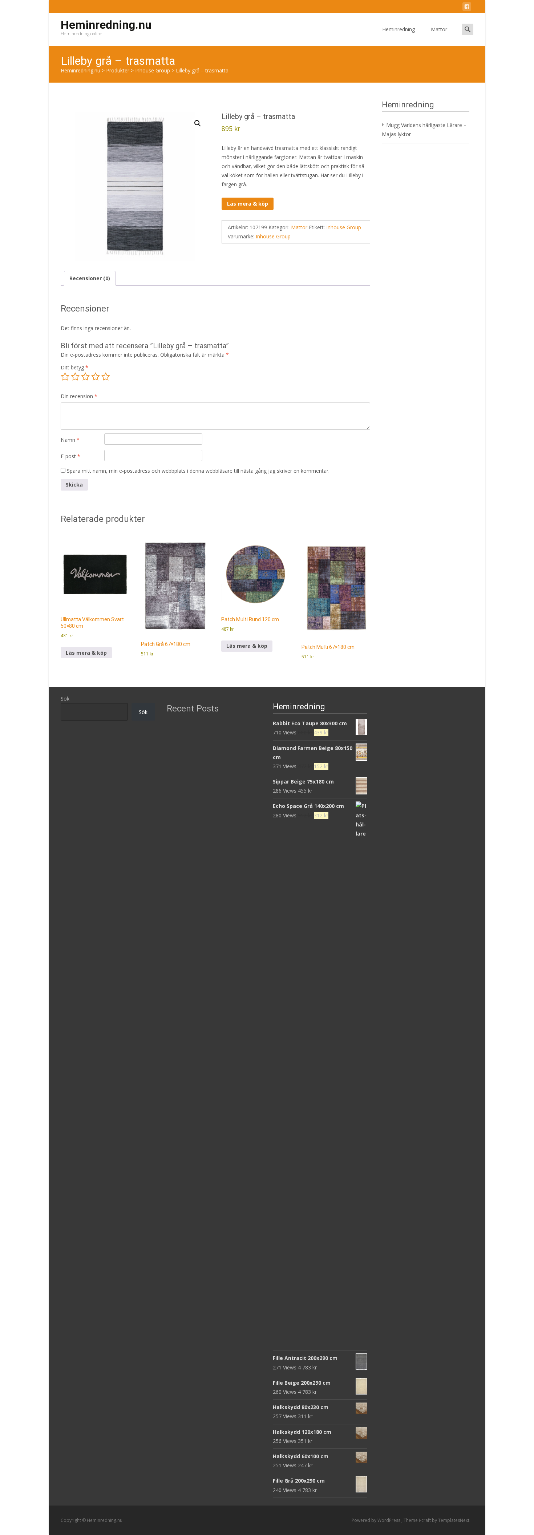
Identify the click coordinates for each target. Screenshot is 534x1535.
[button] (197, 123)
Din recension (79, 396)
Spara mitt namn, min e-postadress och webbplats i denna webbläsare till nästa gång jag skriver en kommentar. (198, 470)
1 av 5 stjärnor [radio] (65, 376)
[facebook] (466, 7)
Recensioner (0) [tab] (89, 278)
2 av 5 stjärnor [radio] (75, 376)
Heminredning (398, 29)
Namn (70, 439)
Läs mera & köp (247, 203)
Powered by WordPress (376, 1520)
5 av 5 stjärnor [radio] (105, 376)
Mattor (439, 29)
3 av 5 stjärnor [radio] (85, 376)
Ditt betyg (74, 367)
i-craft (425, 1520)
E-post (70, 456)
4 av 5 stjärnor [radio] (95, 376)
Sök (65, 698)
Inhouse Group (343, 227)
